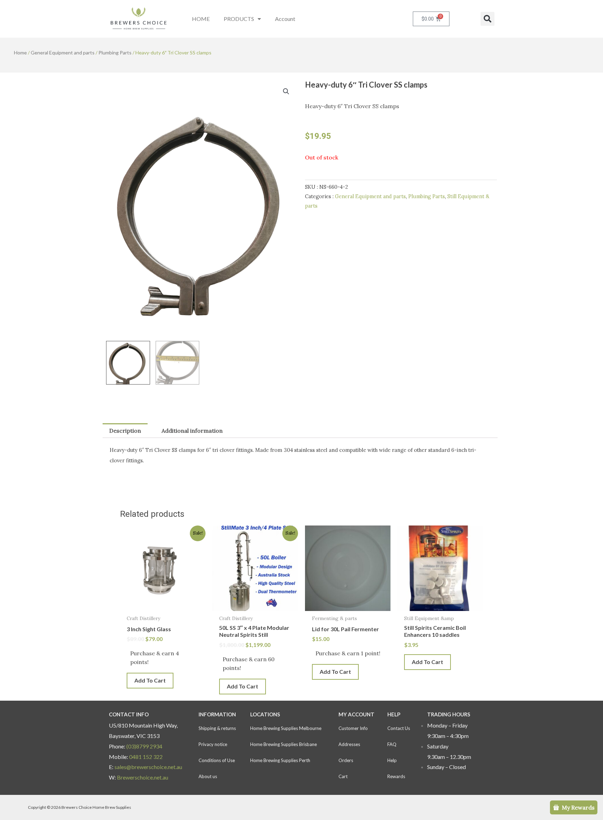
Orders (345, 760)
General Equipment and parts (63, 52)
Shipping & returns (217, 728)
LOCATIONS (265, 714)
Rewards (396, 776)
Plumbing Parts (115, 52)
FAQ (391, 744)
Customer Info (353, 728)
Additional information (192, 430)
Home (20, 52)
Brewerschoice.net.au (142, 777)
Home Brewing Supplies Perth (280, 760)
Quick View (162, 604)
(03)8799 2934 (144, 746)
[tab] (125, 430)
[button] (487, 19)
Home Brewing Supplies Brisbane (283, 744)
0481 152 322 (146, 756)
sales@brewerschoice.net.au (148, 766)
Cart (343, 776)
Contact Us (398, 728)
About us (208, 776)
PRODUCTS (239, 18)
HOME (201, 18)
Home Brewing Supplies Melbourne (285, 728)
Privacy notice (213, 744)
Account (285, 18)
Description (125, 430)
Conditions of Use (217, 760)
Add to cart (150, 680)
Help (392, 760)
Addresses (349, 744)
